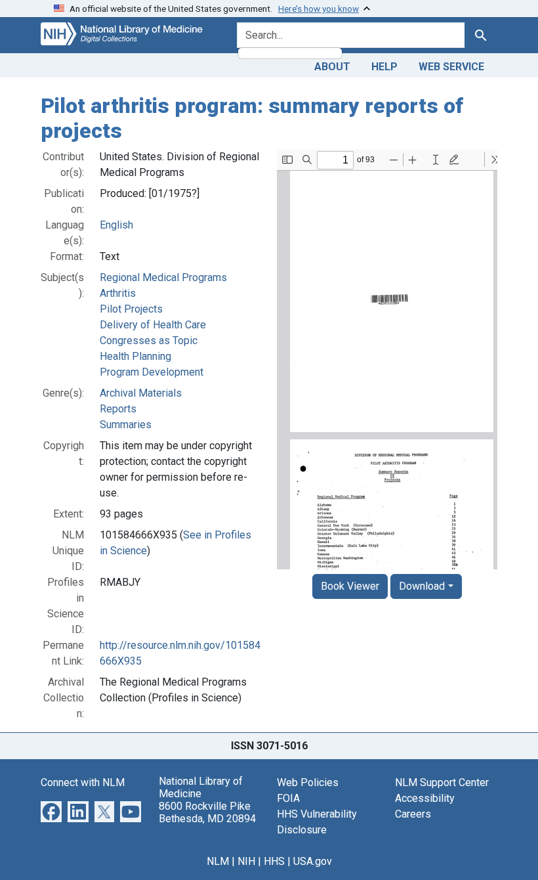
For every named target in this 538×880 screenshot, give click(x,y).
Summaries (126, 424)
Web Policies (308, 782)
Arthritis (118, 293)
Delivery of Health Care (153, 325)
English (116, 225)
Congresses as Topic (148, 340)
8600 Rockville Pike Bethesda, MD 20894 (207, 812)
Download (422, 586)
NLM (218, 861)
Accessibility (425, 798)
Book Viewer (350, 586)
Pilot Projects (131, 309)
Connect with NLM (83, 782)
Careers (413, 814)
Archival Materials (141, 393)
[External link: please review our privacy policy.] (51, 810)
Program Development (151, 372)
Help (384, 66)
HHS (274, 861)
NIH (246, 861)
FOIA (288, 798)
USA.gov (312, 861)
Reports (118, 409)
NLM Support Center (442, 782)
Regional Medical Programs (163, 277)
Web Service (451, 66)
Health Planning (135, 356)
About (332, 66)
